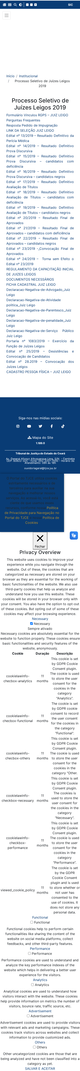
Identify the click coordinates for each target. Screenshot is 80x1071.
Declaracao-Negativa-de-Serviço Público (40, 331)
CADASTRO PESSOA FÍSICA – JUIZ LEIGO (38, 372)
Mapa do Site (42, 437)
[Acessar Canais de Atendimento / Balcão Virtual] (68, 1056)
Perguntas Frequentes (23, 120)
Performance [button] (40, 949)
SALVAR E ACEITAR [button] (40, 1068)
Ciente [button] (30, 527)
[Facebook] (52, 426)
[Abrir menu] (6, 15)
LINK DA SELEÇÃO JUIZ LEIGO (30, 130)
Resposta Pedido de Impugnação (32, 125)
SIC (70, 4)
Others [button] (40, 1042)
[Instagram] (18, 426)
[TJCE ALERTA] (40, 44)
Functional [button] (40, 917)
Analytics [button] (40, 980)
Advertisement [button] (40, 1011)
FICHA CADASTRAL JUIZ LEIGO (31, 284)
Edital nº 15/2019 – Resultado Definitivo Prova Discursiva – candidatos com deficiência (40, 161)
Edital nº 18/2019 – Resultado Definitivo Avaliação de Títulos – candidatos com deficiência (40, 197)
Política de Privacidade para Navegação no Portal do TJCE (32, 513)
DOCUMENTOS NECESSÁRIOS (30, 279)
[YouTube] (29, 426)
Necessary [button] (40, 619)
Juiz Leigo (14, 336)
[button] (4, 5)
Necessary (42, 624)
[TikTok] (63, 426)
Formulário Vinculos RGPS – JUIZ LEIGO (37, 115)
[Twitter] (41, 426)
